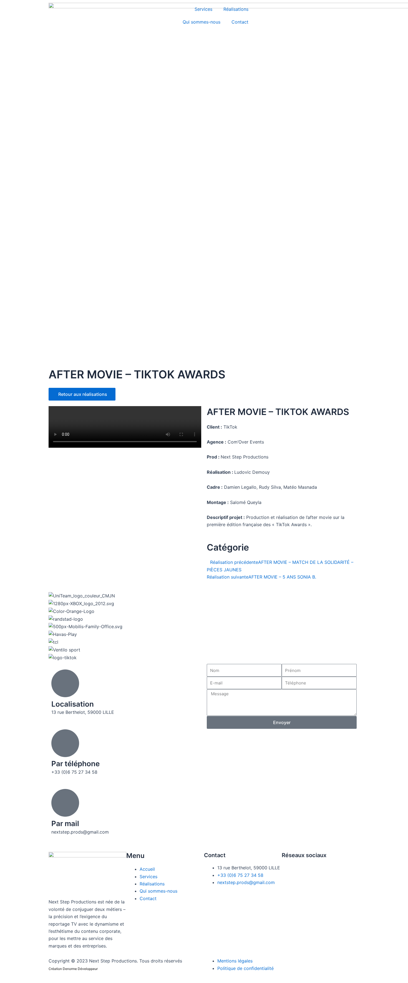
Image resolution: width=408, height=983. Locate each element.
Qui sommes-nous (201, 22)
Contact (239, 22)
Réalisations (235, 9)
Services (203, 9)
